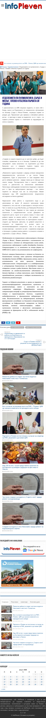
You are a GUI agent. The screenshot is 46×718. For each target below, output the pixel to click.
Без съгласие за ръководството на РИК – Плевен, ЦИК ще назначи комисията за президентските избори (22, 407)
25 (10, 684)
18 (10, 682)
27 (23, 684)
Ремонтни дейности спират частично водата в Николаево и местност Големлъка (19, 377)
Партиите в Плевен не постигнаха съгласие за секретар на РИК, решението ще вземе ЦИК (22, 437)
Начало (4, 67)
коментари (24, 602)
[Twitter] (25, 713)
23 (41, 682)
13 (23, 679)
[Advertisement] (23, 33)
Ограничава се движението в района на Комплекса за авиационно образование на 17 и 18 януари (14, 335)
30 (41, 684)
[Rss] (21, 713)
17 (4, 682)
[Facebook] (23, 713)
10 (4, 679)
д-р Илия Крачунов (17, 327)
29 (35, 684)
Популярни (14, 602)
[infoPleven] (23, 5)
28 (29, 684)
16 (41, 679)
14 (29, 679)
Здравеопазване (13, 67)
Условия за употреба (27, 715)
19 (17, 682)
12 (17, 679)
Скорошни (5, 602)
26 (17, 684)
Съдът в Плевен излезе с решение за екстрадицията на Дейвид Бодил (31, 342)
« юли (3, 689)
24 (4, 684)
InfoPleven (16, 715)
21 (29, 682)
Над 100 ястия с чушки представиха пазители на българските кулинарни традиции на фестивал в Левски (20, 467)
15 (35, 679)
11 (10, 679)
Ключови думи (35, 602)
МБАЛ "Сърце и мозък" (33, 327)
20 (23, 682)
